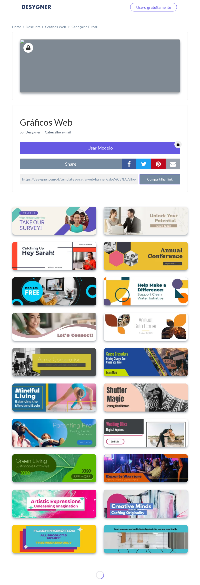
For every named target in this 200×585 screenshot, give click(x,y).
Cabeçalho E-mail (84, 27)
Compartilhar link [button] (160, 179)
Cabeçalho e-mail (58, 132)
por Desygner (30, 132)
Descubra (33, 27)
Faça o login (111, 7)
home (16, 27)
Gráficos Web (56, 27)
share (70, 164)
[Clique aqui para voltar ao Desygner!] (36, 10)
